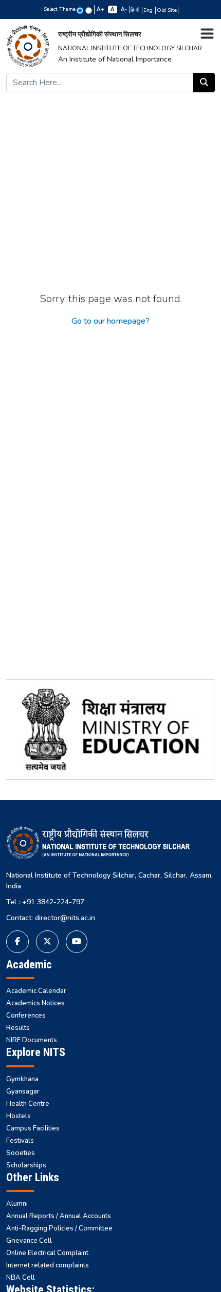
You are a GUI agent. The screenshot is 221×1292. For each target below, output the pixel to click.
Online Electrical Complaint (47, 1253)
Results (18, 1027)
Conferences (26, 1015)
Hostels (18, 1116)
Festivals (20, 1140)
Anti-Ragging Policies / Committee (59, 1228)
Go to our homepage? (110, 321)
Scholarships (26, 1165)
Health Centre (27, 1103)
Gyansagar (23, 1091)
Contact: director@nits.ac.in (50, 918)
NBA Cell (20, 1277)
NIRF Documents (31, 1040)
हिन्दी (136, 10)
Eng (148, 10)
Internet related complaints (47, 1265)
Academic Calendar (36, 991)
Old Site (167, 10)
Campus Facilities (33, 1128)
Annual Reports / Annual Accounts (58, 1216)
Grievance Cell (29, 1240)
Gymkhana (22, 1079)
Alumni (17, 1203)
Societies (20, 1153)
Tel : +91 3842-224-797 (45, 902)
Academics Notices (35, 1003)
